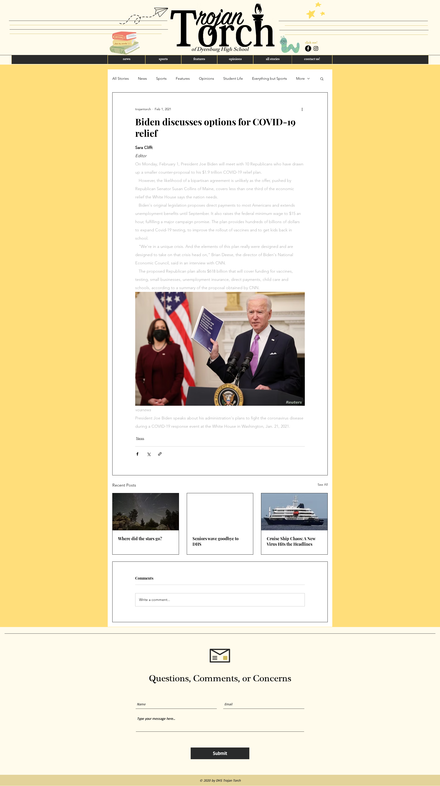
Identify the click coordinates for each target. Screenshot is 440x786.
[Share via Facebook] (137, 454)
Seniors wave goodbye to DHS (215, 541)
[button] (59, 59)
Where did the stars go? (140, 538)
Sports (161, 78)
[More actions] (302, 109)
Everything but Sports (269, 78)
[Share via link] (160, 454)
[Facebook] (308, 48)
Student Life (233, 78)
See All (323, 484)
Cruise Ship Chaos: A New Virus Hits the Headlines (291, 541)
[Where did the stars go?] (146, 511)
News (142, 78)
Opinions (206, 78)
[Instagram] (316, 48)
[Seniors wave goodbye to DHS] (220, 511)
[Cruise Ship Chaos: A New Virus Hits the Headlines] (294, 511)
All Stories (120, 78)
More (300, 78)
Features (183, 78)
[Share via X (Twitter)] (148, 454)
